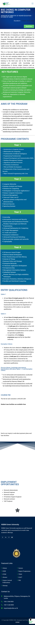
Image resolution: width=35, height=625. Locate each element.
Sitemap (5, 585)
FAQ (19, 580)
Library (5, 568)
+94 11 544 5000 (9, 601)
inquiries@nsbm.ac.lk (11, 608)
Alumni (5, 577)
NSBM (17, 622)
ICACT (20, 577)
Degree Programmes (24, 571)
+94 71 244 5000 (9, 605)
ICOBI (4, 571)
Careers (20, 568)
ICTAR (4, 574)
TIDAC (20, 574)
